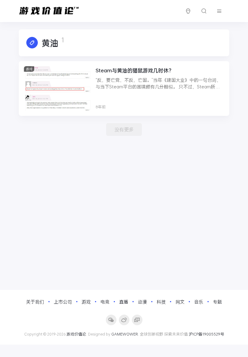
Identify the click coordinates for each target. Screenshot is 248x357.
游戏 (29, 69)
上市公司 (63, 302)
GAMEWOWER (124, 334)
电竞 (104, 302)
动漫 (142, 302)
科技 (161, 302)
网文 (179, 302)
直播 (123, 302)
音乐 (198, 302)
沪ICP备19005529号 (206, 334)
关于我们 (35, 302)
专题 (217, 302)
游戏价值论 (76, 334)
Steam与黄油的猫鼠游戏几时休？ (135, 70)
